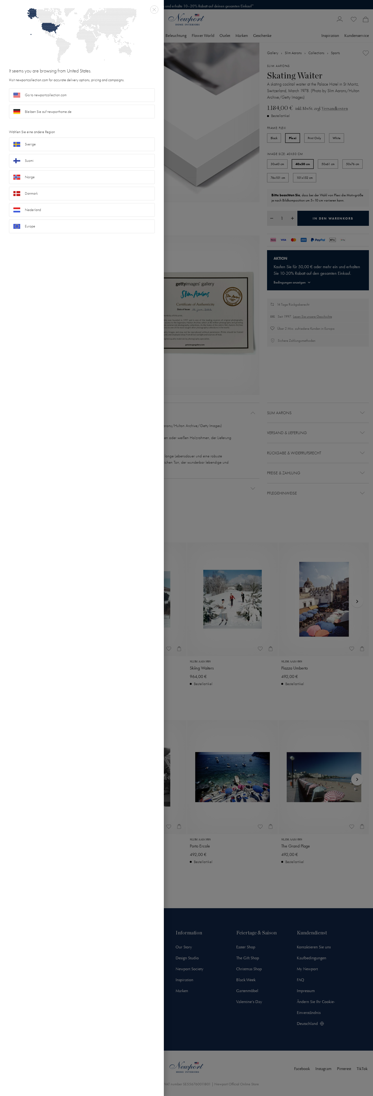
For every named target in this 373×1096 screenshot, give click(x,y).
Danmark (31, 193)
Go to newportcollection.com (46, 95)
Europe (30, 226)
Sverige (30, 144)
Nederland (33, 209)
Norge (30, 177)
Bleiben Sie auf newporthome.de (48, 111)
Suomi (29, 160)
